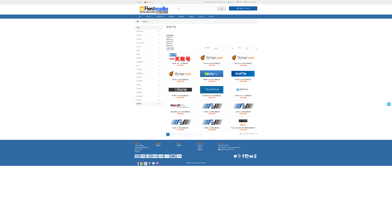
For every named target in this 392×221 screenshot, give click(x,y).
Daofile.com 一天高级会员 (243, 95)
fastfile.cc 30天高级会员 (243, 112)
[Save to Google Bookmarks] (141, 163)
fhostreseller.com (196, 163)
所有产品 (148, 16)
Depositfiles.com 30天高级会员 (180, 112)
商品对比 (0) (169, 45)
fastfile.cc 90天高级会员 (211, 128)
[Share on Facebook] (138, 163)
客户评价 (211, 16)
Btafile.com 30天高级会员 (180, 95)
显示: (240, 47)
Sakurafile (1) (170, 41)
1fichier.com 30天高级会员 (211, 63)
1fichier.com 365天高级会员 (243, 63)
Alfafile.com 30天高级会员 (211, 79)
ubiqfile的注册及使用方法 (142, 147)
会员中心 (200, 145)
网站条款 (137, 151)
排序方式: (207, 47)
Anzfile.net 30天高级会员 (243, 79)
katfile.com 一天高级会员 (180, 63)
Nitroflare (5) (169, 39)
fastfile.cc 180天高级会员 (212, 112)
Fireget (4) (169, 37)
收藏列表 (200, 149)
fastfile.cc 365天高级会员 (180, 128)
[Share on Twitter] (153, 163)
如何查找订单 (160, 16)
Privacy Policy (139, 149)
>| (200, 134)
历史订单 (201, 16)
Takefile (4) (169, 43)
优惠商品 (179, 145)
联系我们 (191, 16)
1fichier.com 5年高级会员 (180, 79)
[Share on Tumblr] (149, 163)
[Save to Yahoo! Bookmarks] (157, 163)
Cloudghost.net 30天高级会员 (211, 95)
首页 (140, 16)
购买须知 (181, 16)
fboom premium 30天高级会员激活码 (243, 128)
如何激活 (171, 16)
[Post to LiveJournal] (145, 163)
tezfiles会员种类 (139, 145)
